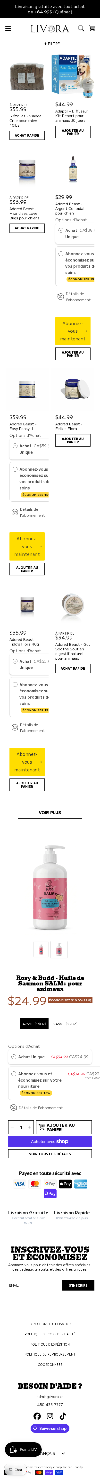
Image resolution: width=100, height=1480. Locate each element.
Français (45, 1453)
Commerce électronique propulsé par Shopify (53, 1467)
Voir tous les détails (50, 1154)
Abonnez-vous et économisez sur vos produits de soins (36, 481)
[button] (8, 28)
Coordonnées (50, 1364)
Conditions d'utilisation (50, 1324)
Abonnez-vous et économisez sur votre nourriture (40, 1083)
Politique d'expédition (50, 1344)
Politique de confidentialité (50, 1334)
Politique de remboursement (50, 1354)
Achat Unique (72, 233)
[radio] (60, 230)
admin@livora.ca (50, 1396)
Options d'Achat (71, 220)
